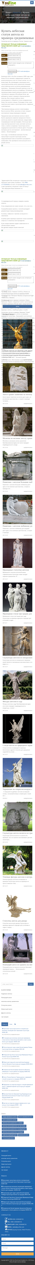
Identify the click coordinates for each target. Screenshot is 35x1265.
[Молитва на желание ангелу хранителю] (17, 422)
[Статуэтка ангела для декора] (17, 905)
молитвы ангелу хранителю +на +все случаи (14, 1126)
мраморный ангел (23, 1135)
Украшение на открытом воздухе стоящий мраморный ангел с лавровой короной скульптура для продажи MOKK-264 (17, 1086)
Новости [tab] (4, 1024)
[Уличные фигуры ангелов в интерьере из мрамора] (17, 861)
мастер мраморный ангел (25, 1116)
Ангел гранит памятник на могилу (17, 394)
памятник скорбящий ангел (10, 1135)
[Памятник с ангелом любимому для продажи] (17, 510)
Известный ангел (6, 1009)
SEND (17, 1254)
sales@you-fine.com (26, 184)
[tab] (15, 1024)
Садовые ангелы (6, 993)
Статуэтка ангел (6, 1005)
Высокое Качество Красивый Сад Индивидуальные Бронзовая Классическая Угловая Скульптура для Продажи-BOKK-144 (17, 1095)
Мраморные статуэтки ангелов (16, 570)
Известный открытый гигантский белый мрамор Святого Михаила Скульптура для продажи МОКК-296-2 (17, 1203)
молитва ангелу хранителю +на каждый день (14, 1129)
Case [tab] (10, 1024)
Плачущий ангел (6, 997)
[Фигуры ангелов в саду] (17, 685)
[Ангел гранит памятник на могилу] (17, 378)
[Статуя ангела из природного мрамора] (17, 729)
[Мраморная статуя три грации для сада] (17, 598)
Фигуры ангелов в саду (12, 701)
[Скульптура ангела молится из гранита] (17, 817)
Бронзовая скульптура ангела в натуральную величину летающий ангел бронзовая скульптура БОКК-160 (15, 1030)
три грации (4, 1017)
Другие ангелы (6, 1013)
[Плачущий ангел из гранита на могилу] (17, 948)
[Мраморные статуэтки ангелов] (17, 554)
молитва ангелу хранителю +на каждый (13, 1132)
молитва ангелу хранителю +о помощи (13, 1122)
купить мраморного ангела (9, 1119)
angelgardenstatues (28, 359)
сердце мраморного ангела (10, 1116)
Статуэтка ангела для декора (15, 921)
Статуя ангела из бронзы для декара (18, 351)
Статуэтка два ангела (8, 1138)
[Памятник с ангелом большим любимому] (17, 466)
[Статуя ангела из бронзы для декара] (17, 334)
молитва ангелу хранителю (10, 1001)
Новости (17, 12)
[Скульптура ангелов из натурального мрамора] (17, 641)
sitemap (24, 1262)
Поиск (30, 984)
